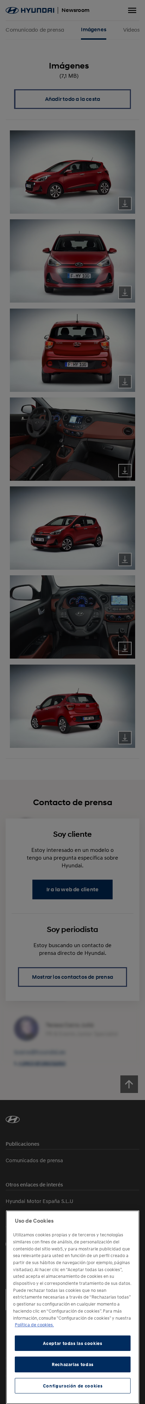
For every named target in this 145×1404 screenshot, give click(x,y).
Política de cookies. (34, 1324)
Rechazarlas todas (73, 1364)
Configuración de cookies (73, 1386)
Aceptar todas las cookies (72, 1343)
